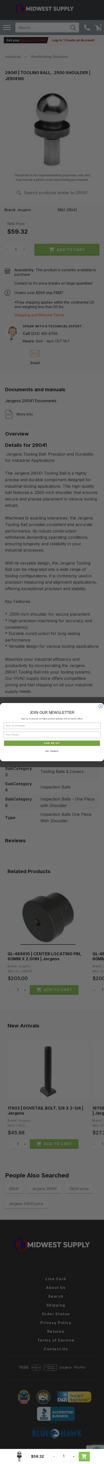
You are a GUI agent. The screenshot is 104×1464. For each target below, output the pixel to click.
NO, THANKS (52, 751)
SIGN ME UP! (52, 743)
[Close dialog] (101, 706)
